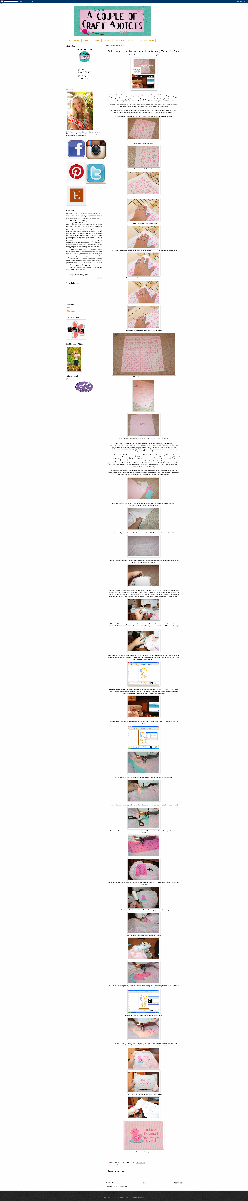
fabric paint (69, 230)
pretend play (76, 253)
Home (144, 1183)
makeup (90, 244)
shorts (84, 260)
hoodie (96, 239)
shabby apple (75, 260)
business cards (82, 218)
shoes (81, 260)
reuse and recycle (76, 257)
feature (95, 229)
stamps (88, 262)
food (83, 231)
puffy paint (80, 255)
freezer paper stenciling (90, 231)
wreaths (73, 269)
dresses (92, 226)
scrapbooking (98, 257)
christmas (96, 221)
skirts (93, 260)
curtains (75, 226)
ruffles (87, 257)
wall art (98, 266)
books (97, 216)
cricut (71, 226)
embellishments (76, 228)
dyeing (97, 226)
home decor (90, 239)
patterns (88, 249)
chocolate (90, 220)
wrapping (68, 269)
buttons (88, 218)
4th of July (69, 213)
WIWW (87, 267)
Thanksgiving (69, 264)
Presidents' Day (69, 253)
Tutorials (106, 40)
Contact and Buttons (91, 40)
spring (68, 262)
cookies (100, 222)
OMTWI (71, 248)
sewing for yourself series (88, 258)
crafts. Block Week (94, 224)
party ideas (74, 249)
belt (75, 216)
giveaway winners (85, 235)
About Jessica (74, 40)
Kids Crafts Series (83, 242)
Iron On (90, 240)
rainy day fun (98, 255)
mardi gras (94, 244)
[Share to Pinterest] (144, 1163)
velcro (94, 265)
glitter (93, 235)
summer (96, 262)
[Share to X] (141, 1163)
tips (87, 264)
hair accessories (81, 237)
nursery (99, 246)
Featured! (132, 40)
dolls (83, 226)
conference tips (90, 222)
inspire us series (83, 241)
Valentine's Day (87, 266)
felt (98, 230)
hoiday (78, 239)
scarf (93, 257)
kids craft (74, 242)
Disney (79, 226)
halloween (93, 237)
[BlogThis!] (139, 1163)
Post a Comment (115, 1175)
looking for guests (77, 244)
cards (67, 221)
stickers (91, 262)
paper (93, 248)
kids (98, 241)
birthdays (78, 216)
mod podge (73, 246)
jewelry (94, 241)
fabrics (82, 230)
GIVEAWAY (75, 235)
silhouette (89, 260)
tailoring (100, 262)
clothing (70, 223)
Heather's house (71, 239)
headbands (99, 237)
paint (90, 248)
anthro (90, 213)
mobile (68, 246)
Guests (74, 237)
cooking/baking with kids (73, 224)
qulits (93, 255)
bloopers (94, 216)
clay (67, 222)
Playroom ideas (91, 251)
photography (94, 249)
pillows (72, 251)
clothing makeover (79, 223)
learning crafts (91, 242)
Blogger (141, 1197)
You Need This (81, 269)
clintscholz (128, 1197)
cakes (91, 218)
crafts (87, 224)
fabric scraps (76, 229)
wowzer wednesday (95, 267)
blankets (122, 1165)
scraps (67, 258)
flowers (79, 231)
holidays (82, 239)
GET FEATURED (147, 40)
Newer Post (110, 1183)
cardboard (99, 218)
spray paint (99, 260)
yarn (76, 269)
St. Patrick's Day (81, 262)
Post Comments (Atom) (120, 1186)
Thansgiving (76, 264)
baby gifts (78, 215)
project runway (73, 255)
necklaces (84, 246)
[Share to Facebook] (142, 1163)
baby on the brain (86, 215)
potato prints (99, 251)
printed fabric (88, 253)
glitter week (99, 235)
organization (85, 248)
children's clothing (78, 220)
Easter (100, 226)
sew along (72, 258)
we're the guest (74, 267)
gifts (69, 235)
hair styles (88, 237)
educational (69, 228)
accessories (76, 213)
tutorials (78, 266)
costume (82, 224)
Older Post (177, 1183)
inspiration (75, 240)
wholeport (82, 267)
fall (85, 229)
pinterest (76, 251)
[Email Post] (133, 1162)
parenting (68, 249)
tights (84, 264)
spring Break (73, 262)
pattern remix (82, 249)
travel (94, 264)
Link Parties (119, 40)
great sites (69, 237)
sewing (78, 258)
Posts (70, 308)
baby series (116, 1165)
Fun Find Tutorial (75, 233)
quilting (89, 255)
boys (101, 216)
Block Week (88, 216)
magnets (85, 244)
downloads (87, 226)
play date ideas (84, 251)
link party (97, 242)
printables (82, 253)
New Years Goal (92, 246)
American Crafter (84, 213)
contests (96, 222)
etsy (82, 228)
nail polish (79, 246)
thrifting (81, 264)
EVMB (88, 228)
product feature (95, 253)
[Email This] (137, 1163)
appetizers (95, 213)
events (85, 228)
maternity (100, 244)
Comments (72, 311)
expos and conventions (96, 228)
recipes (68, 257)
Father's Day (90, 229)
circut (100, 220)
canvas (94, 218)
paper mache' (99, 248)
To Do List (90, 264)
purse (85, 255)
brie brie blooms (70, 218)
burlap (75, 218)
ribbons (83, 257)
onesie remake (77, 248)
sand (91, 257)
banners (72, 216)
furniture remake (86, 233)
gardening (93, 233)
